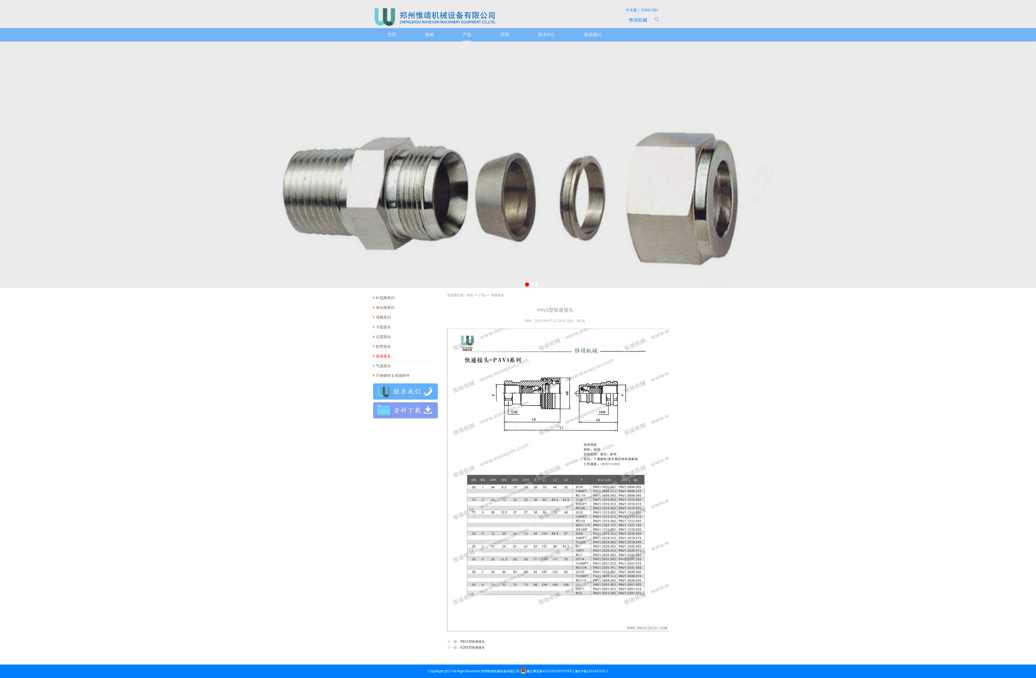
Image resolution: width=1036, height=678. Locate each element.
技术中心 (546, 34)
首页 (470, 295)
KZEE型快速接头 (472, 647)
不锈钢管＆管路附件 (393, 375)
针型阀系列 (385, 298)
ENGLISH (649, 10)
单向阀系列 (385, 307)
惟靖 (429, 34)
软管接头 (383, 346)
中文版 (632, 10)
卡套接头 (383, 327)
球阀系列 (383, 317)
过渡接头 (383, 337)
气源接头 (383, 366)
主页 (391, 34)
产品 (467, 34)
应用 (504, 34)
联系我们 (593, 34)
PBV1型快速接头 (472, 641)
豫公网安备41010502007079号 (549, 671)
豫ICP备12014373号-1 (591, 671)
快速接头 (383, 356)
